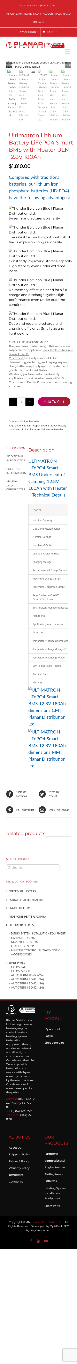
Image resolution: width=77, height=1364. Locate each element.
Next (68, 64)
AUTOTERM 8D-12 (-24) (27, 983)
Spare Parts (17, 962)
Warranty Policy (19, 1167)
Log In (49, 1035)
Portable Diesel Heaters (26, 900)
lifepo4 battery (40, 425)
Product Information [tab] (14, 471)
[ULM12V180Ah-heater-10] (38, 65)
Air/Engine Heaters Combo (27, 916)
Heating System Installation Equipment (37, 933)
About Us (15, 1147)
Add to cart (54, 402)
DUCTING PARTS (23, 946)
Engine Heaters (19, 908)
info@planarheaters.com (23, 13)
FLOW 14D (18, 967)
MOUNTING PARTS (24, 942)
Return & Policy (19, 1160)
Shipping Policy (19, 1153)
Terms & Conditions (16, 1174)
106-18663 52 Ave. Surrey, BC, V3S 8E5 (20, 1103)
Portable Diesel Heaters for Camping (55, 1160)
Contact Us (16, 1181)
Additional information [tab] (14, 458)
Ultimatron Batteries (52, 429)
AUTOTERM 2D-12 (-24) (27, 975)
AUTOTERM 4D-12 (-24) (27, 979)
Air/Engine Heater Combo (54, 1173)
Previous (9, 64)
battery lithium (23, 425)
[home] (20, 1011)
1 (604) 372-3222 (47, 5)
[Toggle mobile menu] (68, 51)
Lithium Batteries (29, 421)
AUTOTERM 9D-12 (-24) (27, 987)
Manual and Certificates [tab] (14, 485)
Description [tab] (14, 448)
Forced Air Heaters (22, 891)
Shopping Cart (54, 1042)
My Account (52, 1028)
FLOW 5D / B (20, 971)
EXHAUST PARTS (23, 938)
